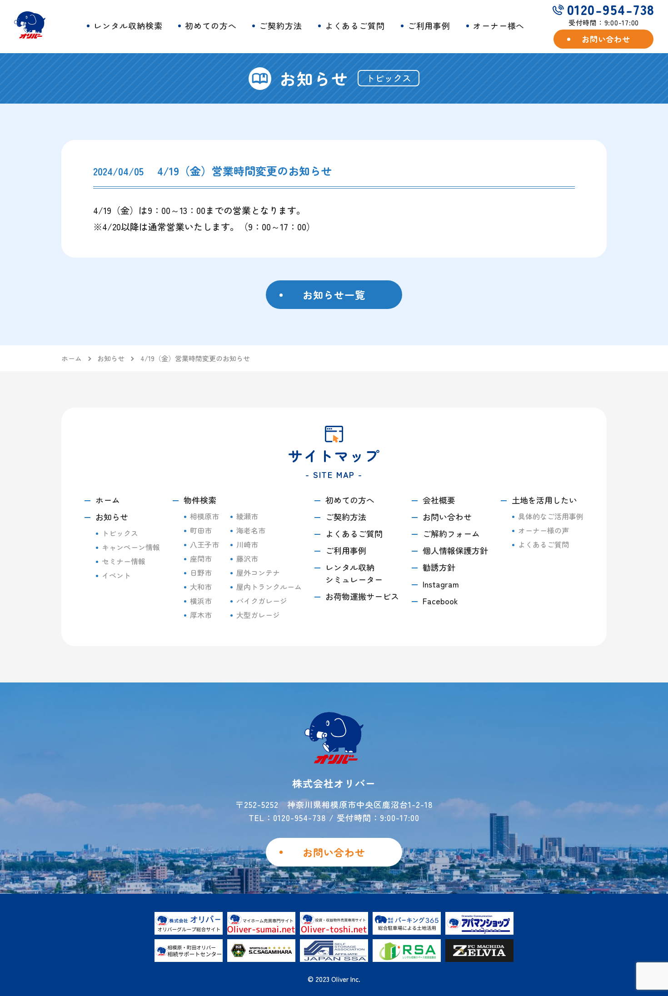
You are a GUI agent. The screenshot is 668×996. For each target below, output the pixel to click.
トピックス (120, 533)
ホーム (107, 500)
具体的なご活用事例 (550, 516)
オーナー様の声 (543, 530)
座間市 (201, 558)
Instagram (441, 584)
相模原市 (204, 516)
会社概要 (439, 500)
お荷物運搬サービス (362, 596)
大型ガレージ (258, 614)
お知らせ (111, 517)
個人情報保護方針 (455, 550)
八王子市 (204, 544)
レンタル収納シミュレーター (354, 573)
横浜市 (201, 600)
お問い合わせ (447, 517)
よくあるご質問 (355, 25)
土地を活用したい (544, 500)
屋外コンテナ (258, 572)
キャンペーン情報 (131, 547)
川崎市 (247, 544)
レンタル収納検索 (128, 25)
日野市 (201, 572)
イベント (116, 575)
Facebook (440, 601)
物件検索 (200, 500)
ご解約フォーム (451, 533)
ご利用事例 (429, 25)
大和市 (201, 586)
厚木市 (201, 614)
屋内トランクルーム (269, 586)
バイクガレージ (261, 600)
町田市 (201, 530)
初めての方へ (210, 25)
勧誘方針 (439, 567)
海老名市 (250, 530)
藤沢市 (247, 558)
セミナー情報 (123, 561)
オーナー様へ (498, 25)
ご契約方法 (280, 25)
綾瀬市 (247, 516)
